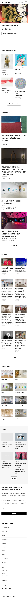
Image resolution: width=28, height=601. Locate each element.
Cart (19, 2)
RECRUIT (4, 581)
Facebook (2, 589)
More (14, 478)
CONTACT (4, 562)
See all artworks (14, 104)
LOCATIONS (4, 558)
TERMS (3, 573)
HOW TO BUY (4, 570)
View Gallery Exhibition (10, 33)
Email (2, 508)
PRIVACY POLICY (5, 576)
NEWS (3, 554)
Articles (14, 357)
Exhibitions (14, 245)
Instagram (6, 589)
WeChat (10, 589)
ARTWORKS (4, 539)
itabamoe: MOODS (9, 25)
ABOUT (3, 551)
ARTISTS (3, 535)
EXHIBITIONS (5, 528)
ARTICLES (4, 547)
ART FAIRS (4, 531)
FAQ (2, 567)
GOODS (3, 543)
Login (22, 2)
